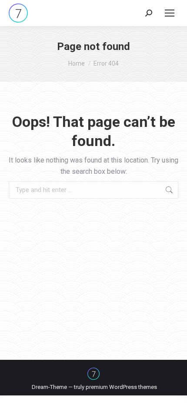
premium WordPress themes (121, 387)
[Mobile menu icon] (169, 13)
